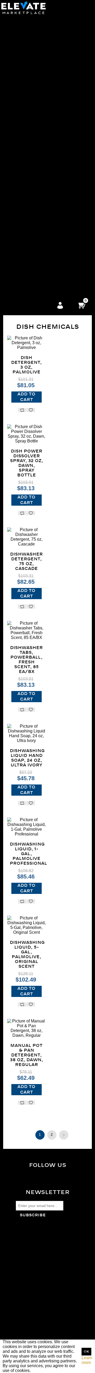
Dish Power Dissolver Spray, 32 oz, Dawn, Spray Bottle (26, 463)
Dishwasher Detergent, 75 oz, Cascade (26, 561)
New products (29, 1300)
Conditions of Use (32, 1250)
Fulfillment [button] (38, 260)
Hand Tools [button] (38, 250)
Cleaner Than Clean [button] (38, 131)
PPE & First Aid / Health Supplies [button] (38, 140)
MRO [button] (38, 212)
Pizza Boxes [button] (38, 30)
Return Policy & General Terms (45, 1241)
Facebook (52, 1176)
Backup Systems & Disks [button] (38, 207)
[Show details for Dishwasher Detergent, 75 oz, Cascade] (26, 537)
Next (63, 1135)
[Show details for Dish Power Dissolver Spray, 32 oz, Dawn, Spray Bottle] (26, 434)
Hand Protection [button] (38, 164)
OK (86, 1352)
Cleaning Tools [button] (38, 93)
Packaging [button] (38, 107)
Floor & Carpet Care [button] (38, 78)
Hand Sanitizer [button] (38, 293)
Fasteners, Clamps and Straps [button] (38, 241)
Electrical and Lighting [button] (38, 231)
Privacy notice (29, 1245)
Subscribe (33, 1215)
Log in (60, 305)
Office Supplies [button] (38, 169)
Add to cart (26, 397)
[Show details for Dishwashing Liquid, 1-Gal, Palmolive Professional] (26, 827)
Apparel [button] (38, 136)
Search (22, 1286)
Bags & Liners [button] (38, 69)
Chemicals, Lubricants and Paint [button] (38, 226)
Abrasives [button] (37, 217)
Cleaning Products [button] (38, 88)
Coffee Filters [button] (37, 54)
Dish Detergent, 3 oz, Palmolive (26, 364)
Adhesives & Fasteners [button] (38, 121)
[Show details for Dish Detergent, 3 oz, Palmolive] (26, 343)
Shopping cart (29, 1332)
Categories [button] (38, 16)
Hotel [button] (38, 284)
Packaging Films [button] (38, 112)
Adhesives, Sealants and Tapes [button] (38, 222)
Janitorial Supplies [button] (38, 64)
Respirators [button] (38, 145)
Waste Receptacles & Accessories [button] (38, 73)
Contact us (26, 1260)
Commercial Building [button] (38, 274)
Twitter (51, 1180)
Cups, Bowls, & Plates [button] (38, 40)
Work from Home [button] (38, 255)
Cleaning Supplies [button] (38, 83)
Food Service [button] (37, 21)
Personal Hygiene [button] (38, 155)
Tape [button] (37, 116)
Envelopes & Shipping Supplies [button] (38, 183)
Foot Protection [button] (38, 150)
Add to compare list (22, 410)
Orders (22, 1322)
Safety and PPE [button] (38, 126)
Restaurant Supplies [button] (38, 289)
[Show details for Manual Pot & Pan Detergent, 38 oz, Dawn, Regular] (26, 1028)
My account (26, 1318)
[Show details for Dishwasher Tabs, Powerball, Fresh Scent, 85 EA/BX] (26, 630)
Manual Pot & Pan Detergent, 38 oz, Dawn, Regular (26, 1055)
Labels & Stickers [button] (38, 179)
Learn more (87, 1360)
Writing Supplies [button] (37, 188)
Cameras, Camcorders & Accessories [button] (38, 198)
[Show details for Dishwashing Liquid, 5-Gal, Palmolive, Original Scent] (26, 925)
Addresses (26, 1327)
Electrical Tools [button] (38, 236)
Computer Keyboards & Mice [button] (38, 174)
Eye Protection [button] (38, 159)
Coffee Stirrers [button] (38, 59)
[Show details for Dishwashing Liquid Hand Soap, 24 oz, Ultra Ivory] (26, 733)
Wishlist (23, 1337)
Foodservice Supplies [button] (37, 246)
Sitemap (23, 1236)
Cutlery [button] (38, 45)
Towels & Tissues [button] (38, 97)
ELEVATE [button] (38, 265)
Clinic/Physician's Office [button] (37, 269)
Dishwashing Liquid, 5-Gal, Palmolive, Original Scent (26, 954)
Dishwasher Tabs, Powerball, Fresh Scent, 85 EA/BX (26, 659)
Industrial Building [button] (38, 279)
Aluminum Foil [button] (37, 35)
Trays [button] (38, 50)
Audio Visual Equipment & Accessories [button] (37, 203)
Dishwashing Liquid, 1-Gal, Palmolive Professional (26, 854)
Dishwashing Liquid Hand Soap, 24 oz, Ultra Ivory (26, 757)
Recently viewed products (40, 1290)
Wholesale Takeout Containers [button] (38, 26)
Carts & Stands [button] (38, 102)
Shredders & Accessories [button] (37, 193)
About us (24, 1255)
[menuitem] (37, 40)
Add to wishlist (30, 410)
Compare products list (36, 1295)
